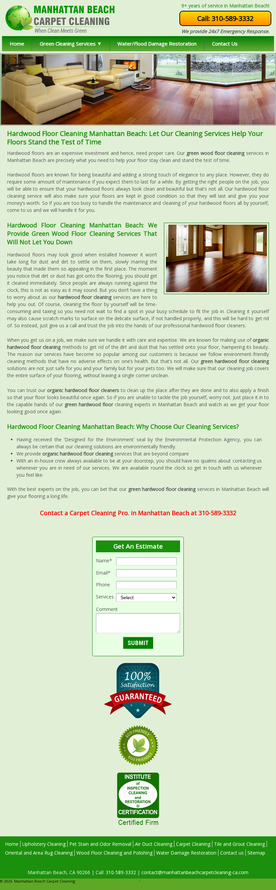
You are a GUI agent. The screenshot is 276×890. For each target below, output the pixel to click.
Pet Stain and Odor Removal (100, 844)
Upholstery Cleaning (44, 844)
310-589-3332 (120, 872)
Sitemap (256, 853)
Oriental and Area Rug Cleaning (39, 853)
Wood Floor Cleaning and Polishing (114, 853)
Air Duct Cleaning (153, 844)
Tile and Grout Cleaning (239, 844)
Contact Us (225, 43)
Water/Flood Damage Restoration (157, 43)
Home (17, 43)
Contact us (232, 853)
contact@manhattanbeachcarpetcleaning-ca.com (194, 872)
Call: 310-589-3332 (225, 18)
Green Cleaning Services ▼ (71, 43)
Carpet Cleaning (193, 844)
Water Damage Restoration (186, 853)
